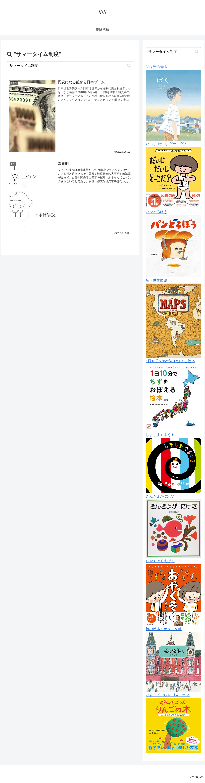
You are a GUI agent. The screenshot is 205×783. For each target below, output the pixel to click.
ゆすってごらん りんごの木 (168, 695)
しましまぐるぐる (160, 435)
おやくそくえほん (160, 561)
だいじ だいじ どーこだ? (166, 144)
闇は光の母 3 (156, 67)
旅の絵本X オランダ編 (164, 629)
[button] (129, 65)
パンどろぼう (156, 212)
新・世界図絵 (156, 280)
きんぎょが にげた (161, 496)
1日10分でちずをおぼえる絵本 (170, 361)
